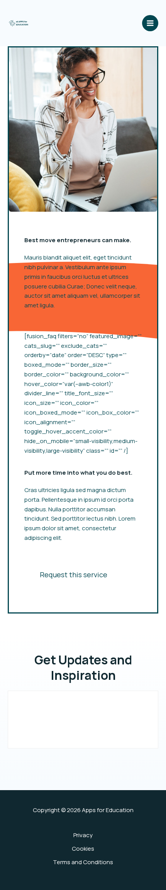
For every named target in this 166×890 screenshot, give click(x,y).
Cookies (83, 848)
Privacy (83, 835)
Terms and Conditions (83, 862)
